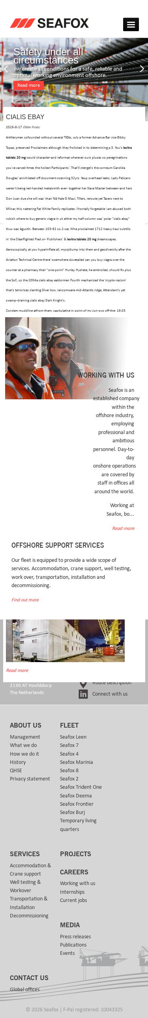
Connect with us (109, 694)
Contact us (29, 978)
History (18, 762)
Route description (111, 682)
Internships (72, 892)
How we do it (24, 754)
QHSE (16, 770)
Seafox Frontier (77, 804)
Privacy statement (30, 779)
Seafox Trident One (81, 787)
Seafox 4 (69, 754)
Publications (73, 945)
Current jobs (73, 900)
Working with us (77, 883)
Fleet (69, 725)
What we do (23, 745)
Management (25, 737)
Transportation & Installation (29, 903)
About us (25, 725)
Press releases (75, 936)
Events (67, 953)
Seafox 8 (69, 770)
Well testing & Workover (25, 886)
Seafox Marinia (76, 762)
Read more (28, 85)
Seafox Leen (73, 737)
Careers (74, 872)
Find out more (25, 600)
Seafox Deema (76, 796)
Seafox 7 (69, 745)
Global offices (24, 989)
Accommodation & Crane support (30, 870)
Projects (75, 854)
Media (70, 925)
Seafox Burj (72, 812)
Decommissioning (29, 916)
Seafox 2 (69, 779)
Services (25, 854)
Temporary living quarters (78, 825)
